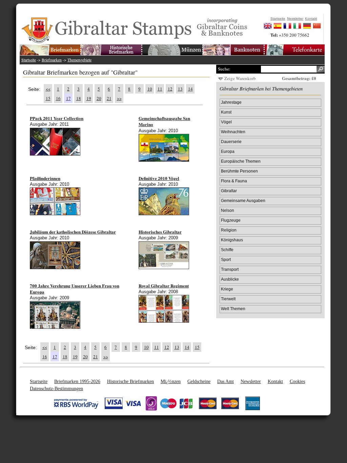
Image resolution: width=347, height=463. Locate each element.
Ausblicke (230, 279)
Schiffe (227, 249)
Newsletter (251, 381)
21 (109, 98)
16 (58, 98)
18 (78, 98)
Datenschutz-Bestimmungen (56, 388)
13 (180, 89)
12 (170, 89)
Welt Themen (233, 308)
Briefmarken (52, 59)
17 (68, 98)
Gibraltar (229, 190)
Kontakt (275, 381)
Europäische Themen (241, 161)
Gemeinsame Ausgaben (243, 200)
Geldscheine (198, 381)
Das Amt (225, 381)
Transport (230, 269)
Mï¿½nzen (171, 381)
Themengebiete (79, 59)
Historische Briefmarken (130, 381)
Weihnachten (233, 131)
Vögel (226, 122)
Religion (229, 230)
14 (190, 89)
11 (160, 89)
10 (149, 89)
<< (48, 89)
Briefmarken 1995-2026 (77, 381)
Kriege (227, 289)
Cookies (297, 381)
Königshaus (232, 240)
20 (99, 98)
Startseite (28, 59)
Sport (226, 259)
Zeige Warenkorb (240, 78)
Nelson (227, 210)
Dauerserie (231, 141)
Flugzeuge (231, 220)
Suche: (224, 69)
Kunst (226, 112)
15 (48, 98)
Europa (227, 151)
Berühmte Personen (239, 171)
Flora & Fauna (234, 181)
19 (88, 98)
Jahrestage (231, 102)
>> (119, 98)
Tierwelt (228, 299)
